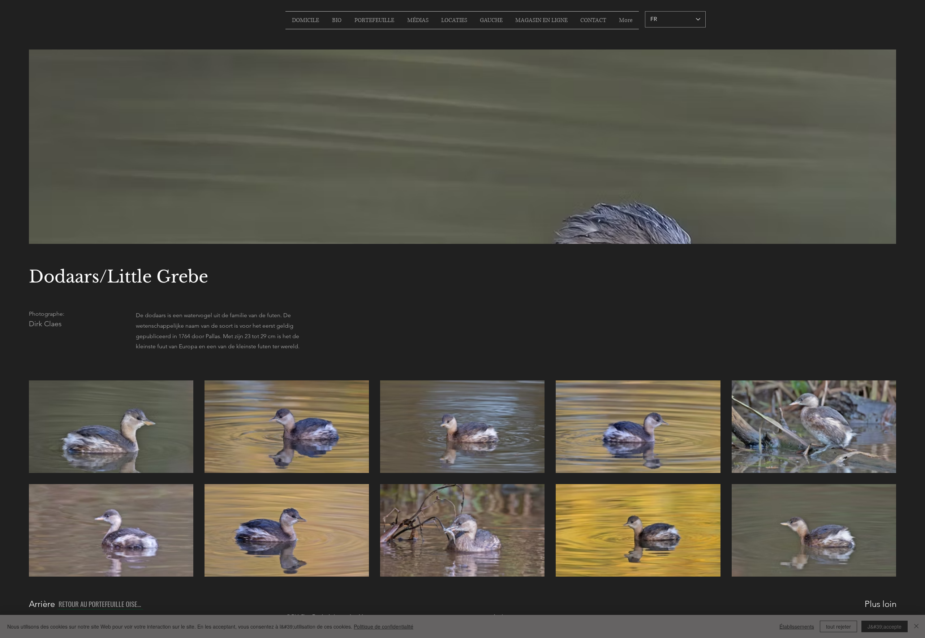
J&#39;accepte (885, 626)
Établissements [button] (796, 626)
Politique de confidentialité (383, 626)
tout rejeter (838, 626)
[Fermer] (916, 626)
